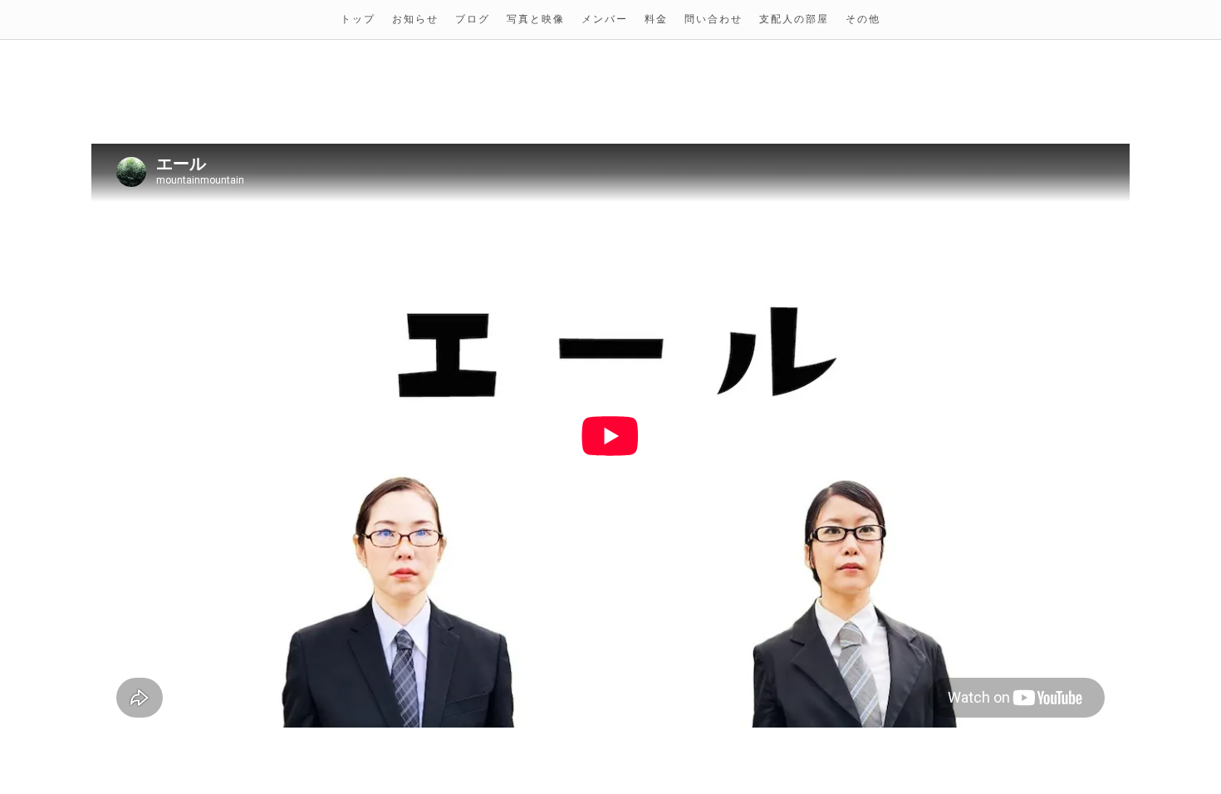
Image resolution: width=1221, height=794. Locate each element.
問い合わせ (713, 20)
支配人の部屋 (794, 20)
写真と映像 (536, 20)
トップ (358, 20)
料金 (656, 20)
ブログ (472, 20)
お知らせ (415, 20)
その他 (863, 20)
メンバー (604, 20)
